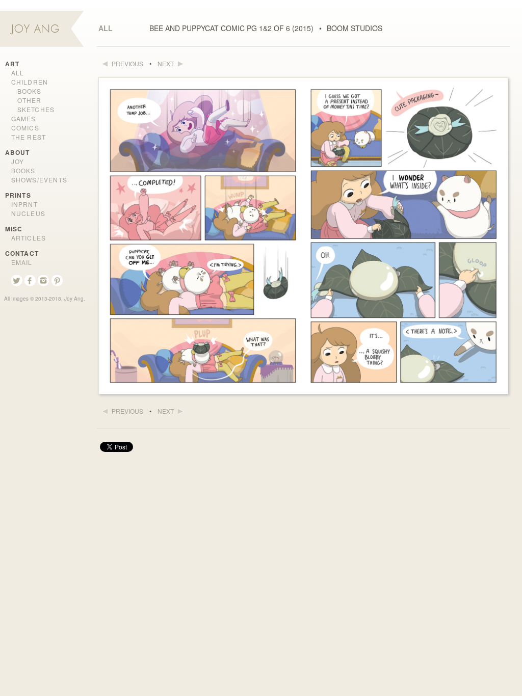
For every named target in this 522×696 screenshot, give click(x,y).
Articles (28, 237)
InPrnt (24, 204)
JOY (17, 161)
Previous (126, 63)
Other (29, 100)
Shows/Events (39, 179)
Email (22, 262)
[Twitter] (17, 281)
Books (29, 91)
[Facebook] (31, 281)
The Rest (28, 136)
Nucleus (28, 213)
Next (166, 63)
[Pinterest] (57, 281)
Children (29, 81)
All (105, 28)
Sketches (36, 109)
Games (23, 118)
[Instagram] (44, 281)
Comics (25, 127)
